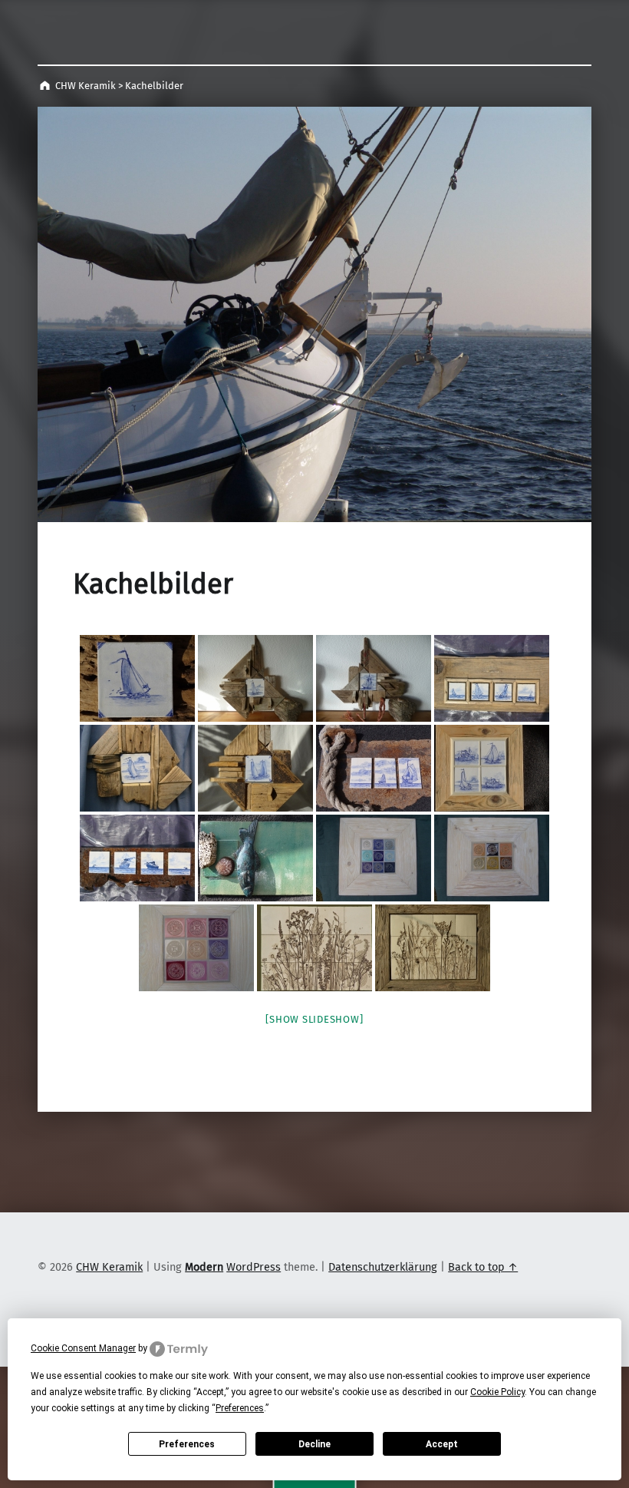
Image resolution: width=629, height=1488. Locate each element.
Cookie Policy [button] (497, 1392)
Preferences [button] (240, 1408)
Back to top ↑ (483, 1267)
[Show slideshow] (314, 1019)
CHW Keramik (85, 85)
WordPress (253, 1267)
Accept (442, 1444)
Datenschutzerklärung (382, 1267)
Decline (314, 1444)
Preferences (187, 1444)
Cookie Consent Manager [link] (83, 1348)
